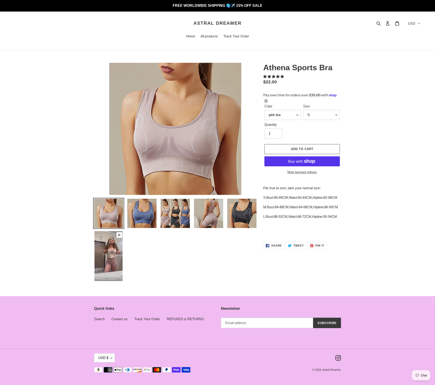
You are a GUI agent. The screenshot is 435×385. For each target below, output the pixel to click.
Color (268, 106)
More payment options (302, 172)
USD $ (103, 358)
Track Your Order (147, 319)
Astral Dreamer (217, 23)
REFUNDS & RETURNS (185, 319)
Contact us (119, 319)
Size (306, 106)
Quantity (270, 124)
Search (99, 319)
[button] (274, 76)
